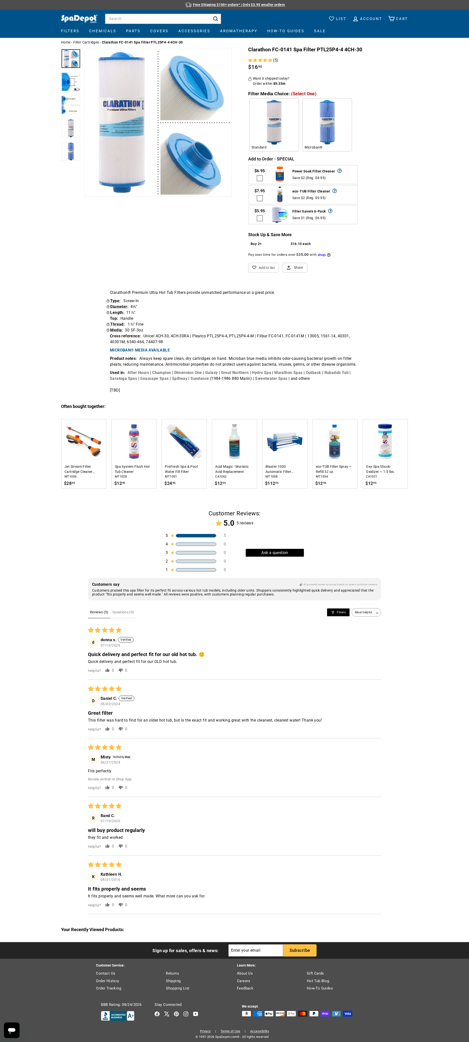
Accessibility (259, 1031)
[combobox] (163, 19)
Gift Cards (315, 973)
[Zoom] (158, 122)
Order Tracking (108, 988)
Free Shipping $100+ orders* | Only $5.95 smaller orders (239, 5)
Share (298, 267)
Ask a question (274, 552)
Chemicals (102, 31)
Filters (70, 31)
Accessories (194, 31)
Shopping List (177, 988)
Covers (159, 31)
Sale (320, 31)
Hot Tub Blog (318, 981)
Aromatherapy (238, 31)
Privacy (205, 1031)
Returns (172, 973)
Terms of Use (230, 1031)
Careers (243, 981)
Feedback (245, 988)
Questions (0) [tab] (123, 612)
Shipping (173, 981)
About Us (245, 973)
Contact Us (105, 973)
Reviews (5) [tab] (99, 612)
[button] (260, 60)
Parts (133, 31)
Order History (107, 981)
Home (66, 42)
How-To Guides (285, 31)
